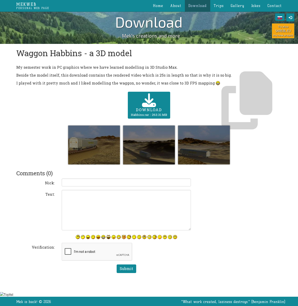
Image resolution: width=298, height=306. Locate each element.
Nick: (50, 182)
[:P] (114, 237)
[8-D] (108, 237)
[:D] (88, 237)
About (175, 5)
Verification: (43, 247)
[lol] (83, 237)
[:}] (78, 237)
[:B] (103, 237)
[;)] (129, 237)
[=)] (93, 237)
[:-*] (160, 237)
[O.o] (149, 237)
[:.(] (144, 237)
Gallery (237, 5)
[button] (94, 144)
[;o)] (154, 237)
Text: (50, 194)
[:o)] (98, 237)
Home (158, 5)
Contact (275, 5)
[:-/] (134, 237)
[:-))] (119, 237)
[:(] (139, 237)
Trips (219, 5)
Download (197, 5)
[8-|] (165, 237)
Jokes (256, 5)
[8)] (175, 237)
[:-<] (124, 237)
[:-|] (170, 237)
